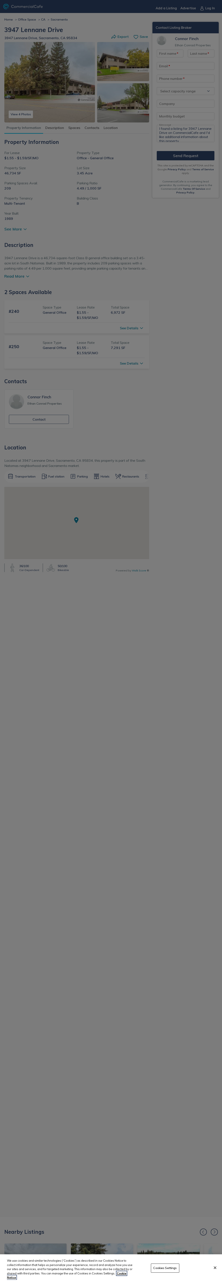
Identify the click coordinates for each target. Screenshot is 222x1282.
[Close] (215, 1267)
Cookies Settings (165, 1268)
